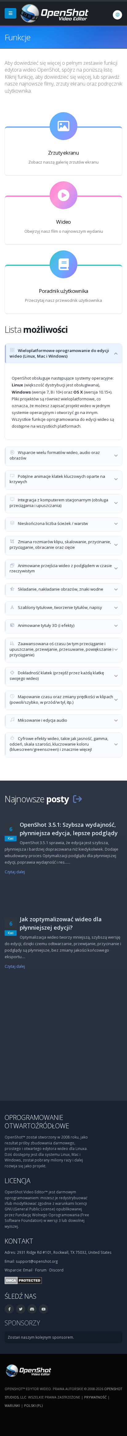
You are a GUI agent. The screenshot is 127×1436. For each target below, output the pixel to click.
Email (27, 1269)
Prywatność (95, 1397)
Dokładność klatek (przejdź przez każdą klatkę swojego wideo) (57, 675)
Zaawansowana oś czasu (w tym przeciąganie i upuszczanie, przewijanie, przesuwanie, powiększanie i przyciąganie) (61, 649)
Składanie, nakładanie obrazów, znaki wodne (60, 589)
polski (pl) (33, 1405)
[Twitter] (20, 1309)
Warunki (12, 1405)
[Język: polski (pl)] (117, 15)
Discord (56, 1269)
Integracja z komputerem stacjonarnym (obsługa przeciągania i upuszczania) (59, 502)
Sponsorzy (22, 1322)
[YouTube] (43, 1309)
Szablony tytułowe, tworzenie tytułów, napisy (59, 607)
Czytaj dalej (15, 871)
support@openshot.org (37, 1261)
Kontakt (19, 1240)
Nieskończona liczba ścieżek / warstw (52, 523)
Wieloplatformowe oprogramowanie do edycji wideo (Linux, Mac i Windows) (59, 353)
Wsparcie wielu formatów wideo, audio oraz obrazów (55, 455)
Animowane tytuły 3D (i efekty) (46, 625)
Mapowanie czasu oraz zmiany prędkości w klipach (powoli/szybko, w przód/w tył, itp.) (61, 699)
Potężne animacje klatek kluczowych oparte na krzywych (57, 479)
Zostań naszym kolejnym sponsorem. (41, 1337)
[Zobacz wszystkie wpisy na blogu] (77, 799)
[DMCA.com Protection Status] (23, 1279)
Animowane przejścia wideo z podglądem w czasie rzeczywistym (61, 568)
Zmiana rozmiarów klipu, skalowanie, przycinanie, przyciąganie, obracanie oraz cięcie (60, 544)
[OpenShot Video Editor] (53, 12)
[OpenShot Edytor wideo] (28, 1370)
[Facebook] (9, 1309)
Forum (41, 1269)
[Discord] (32, 1309)
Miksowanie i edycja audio (42, 720)
